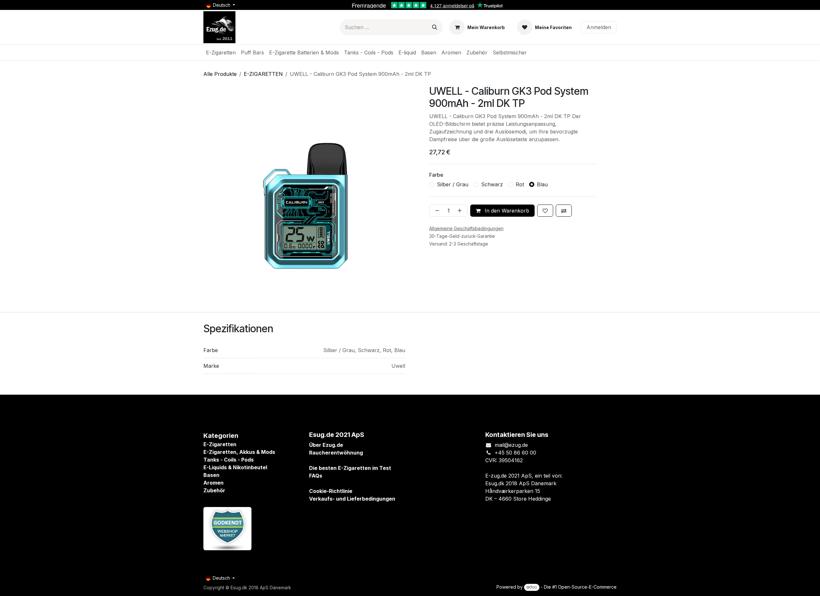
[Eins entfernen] (436, 210)
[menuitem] (220, 52)
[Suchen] (435, 27)
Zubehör (214, 490)
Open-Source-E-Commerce (587, 587)
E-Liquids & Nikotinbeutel (235, 467)
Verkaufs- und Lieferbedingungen (352, 498)
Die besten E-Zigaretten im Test (350, 468)
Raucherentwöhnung (336, 452)
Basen (211, 475)
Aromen (213, 482)
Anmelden (598, 27)
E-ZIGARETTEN (263, 74)
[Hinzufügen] (461, 210)
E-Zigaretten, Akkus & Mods (239, 452)
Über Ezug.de (326, 445)
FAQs (315, 475)
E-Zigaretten (219, 444)
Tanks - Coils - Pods (228, 459)
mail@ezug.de (511, 445)
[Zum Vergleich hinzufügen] (564, 211)
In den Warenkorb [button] (506, 210)
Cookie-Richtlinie (330, 491)
